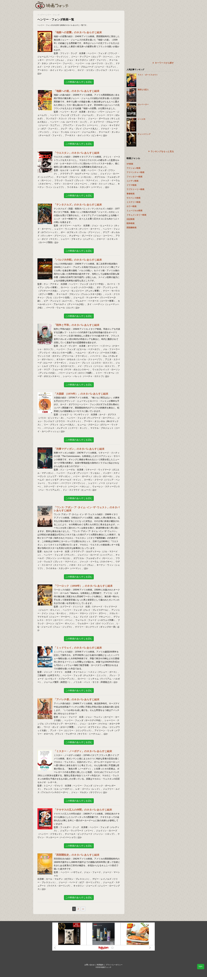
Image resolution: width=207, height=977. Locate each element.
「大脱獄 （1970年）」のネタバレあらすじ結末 (81, 393)
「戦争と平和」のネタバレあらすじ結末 (76, 325)
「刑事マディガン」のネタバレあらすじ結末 (79, 448)
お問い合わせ (89, 965)
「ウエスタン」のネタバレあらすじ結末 (76, 152)
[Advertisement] (150, 30)
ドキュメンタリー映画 (136, 215)
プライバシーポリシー (114, 965)
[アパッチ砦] (44, 700)
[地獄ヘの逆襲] (44, 32)
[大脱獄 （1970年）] (44, 394)
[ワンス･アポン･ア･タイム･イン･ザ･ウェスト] (44, 507)
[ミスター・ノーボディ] (44, 751)
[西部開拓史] (44, 855)
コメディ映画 (132, 181)
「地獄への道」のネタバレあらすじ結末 (76, 91)
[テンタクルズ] (44, 205)
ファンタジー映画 (134, 176)
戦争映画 (130, 223)
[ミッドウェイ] (44, 648)
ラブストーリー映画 (135, 189)
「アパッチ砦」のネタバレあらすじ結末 (76, 699)
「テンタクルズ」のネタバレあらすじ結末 (78, 204)
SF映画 (130, 164)
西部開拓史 (59, 858)
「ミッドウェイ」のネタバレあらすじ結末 (78, 647)
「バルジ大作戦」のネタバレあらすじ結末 (78, 259)
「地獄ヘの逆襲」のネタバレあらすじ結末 (78, 32)
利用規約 (100, 965)
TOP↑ (201, 967)
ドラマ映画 (131, 185)
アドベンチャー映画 (135, 172)
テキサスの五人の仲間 (64, 813)
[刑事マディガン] (44, 449)
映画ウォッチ (52, 5)
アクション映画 (133, 168)
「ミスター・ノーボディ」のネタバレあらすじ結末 (83, 751)
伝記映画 (130, 219)
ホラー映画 (131, 206)
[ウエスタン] (44, 153)
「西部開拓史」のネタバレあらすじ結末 (76, 854)
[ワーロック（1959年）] (44, 586)
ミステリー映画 (133, 202)
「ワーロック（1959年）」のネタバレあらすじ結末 (83, 585)
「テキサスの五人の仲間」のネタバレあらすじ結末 (83, 809)
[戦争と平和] (44, 325)
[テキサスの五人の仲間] (44, 810)
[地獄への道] (44, 91)
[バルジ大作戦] (44, 260)
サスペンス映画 (133, 198)
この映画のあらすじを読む (78, 82)
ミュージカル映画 (134, 210)
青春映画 (130, 194)
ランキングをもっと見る (162, 151)
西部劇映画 (131, 227)
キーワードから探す (164, 63)
